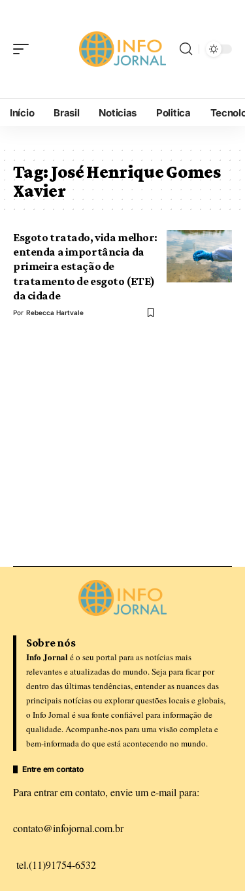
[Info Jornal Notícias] (123, 49)
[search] (185, 49)
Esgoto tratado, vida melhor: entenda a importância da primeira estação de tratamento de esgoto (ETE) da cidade (85, 266)
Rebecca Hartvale (55, 312)
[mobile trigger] (24, 49)
